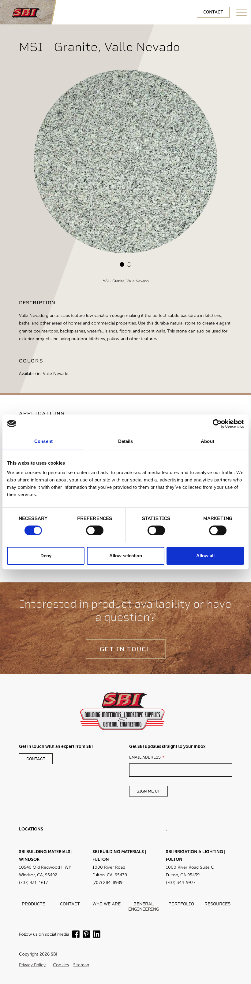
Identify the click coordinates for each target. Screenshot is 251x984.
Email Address (145, 757)
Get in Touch (126, 649)
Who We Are (106, 904)
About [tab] (207, 441)
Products (33, 904)
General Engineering (143, 907)
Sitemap (81, 964)
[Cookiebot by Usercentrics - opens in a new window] (217, 423)
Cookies (61, 964)
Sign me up (148, 791)
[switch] (94, 530)
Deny (45, 555)
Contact (213, 12)
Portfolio (181, 904)
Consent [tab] (43, 441)
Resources (217, 904)
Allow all (205, 555)
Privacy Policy (32, 964)
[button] (122, 264)
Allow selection (125, 555)
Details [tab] (125, 441)
